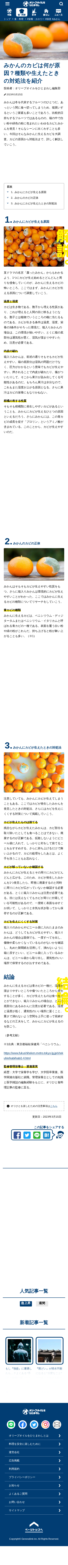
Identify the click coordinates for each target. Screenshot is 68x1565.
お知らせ (14, 1485)
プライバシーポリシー (22, 1477)
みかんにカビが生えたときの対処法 (36, 203)
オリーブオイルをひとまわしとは (29, 1435)
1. (12, 192)
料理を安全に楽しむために (25, 1443)
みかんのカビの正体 (26, 197)
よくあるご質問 (18, 1493)
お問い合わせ (17, 1501)
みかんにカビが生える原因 (30, 192)
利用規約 (14, 1468)
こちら (53, 1106)
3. (12, 203)
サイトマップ (17, 1510)
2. (12, 197)
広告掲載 (14, 1460)
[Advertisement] (34, 1205)
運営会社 (14, 1452)
